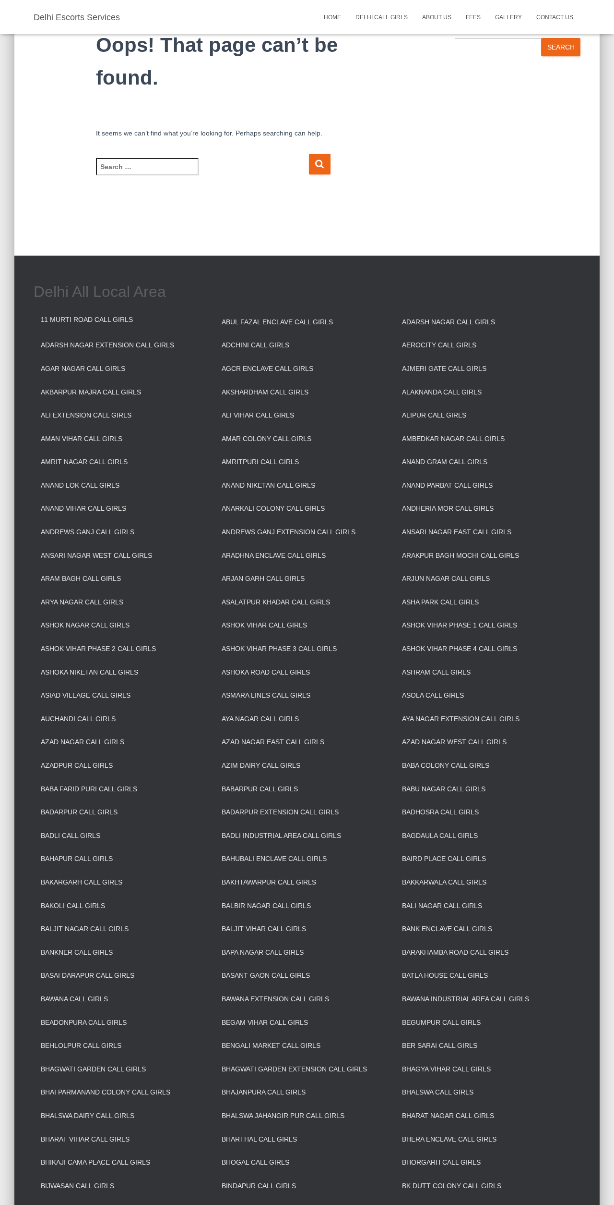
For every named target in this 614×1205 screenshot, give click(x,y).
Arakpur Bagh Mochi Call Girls (460, 555)
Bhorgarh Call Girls (441, 1162)
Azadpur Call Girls (77, 765)
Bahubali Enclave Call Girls (274, 858)
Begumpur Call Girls (441, 1022)
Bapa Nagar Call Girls (263, 952)
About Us (436, 17)
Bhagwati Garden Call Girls (93, 1069)
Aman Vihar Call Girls (81, 439)
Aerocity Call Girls (439, 345)
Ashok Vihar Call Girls (264, 625)
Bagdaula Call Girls (440, 835)
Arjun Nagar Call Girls (446, 578)
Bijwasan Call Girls (77, 1186)
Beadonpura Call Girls (84, 1022)
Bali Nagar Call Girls (442, 906)
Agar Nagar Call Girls (83, 368)
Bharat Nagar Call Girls (448, 1115)
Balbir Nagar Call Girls (266, 906)
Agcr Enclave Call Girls (267, 368)
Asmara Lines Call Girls (266, 695)
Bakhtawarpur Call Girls (269, 882)
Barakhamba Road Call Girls (455, 952)
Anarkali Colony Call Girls (273, 508)
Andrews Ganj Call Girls (87, 532)
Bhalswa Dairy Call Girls (87, 1115)
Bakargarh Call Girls (81, 882)
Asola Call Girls (433, 695)
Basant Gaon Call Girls (266, 975)
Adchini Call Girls (255, 345)
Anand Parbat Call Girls (447, 485)
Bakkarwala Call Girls (444, 882)
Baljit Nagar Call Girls (85, 929)
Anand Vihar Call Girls (83, 508)
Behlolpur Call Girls (81, 1045)
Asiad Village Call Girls (85, 695)
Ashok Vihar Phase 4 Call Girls (459, 648)
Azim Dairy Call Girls (261, 765)
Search (561, 47)
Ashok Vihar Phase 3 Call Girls (279, 648)
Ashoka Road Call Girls (266, 672)
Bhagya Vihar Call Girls (446, 1069)
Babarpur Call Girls (260, 789)
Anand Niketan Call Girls (268, 485)
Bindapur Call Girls (259, 1186)
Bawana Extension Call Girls (275, 999)
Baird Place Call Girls (444, 858)
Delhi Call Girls (381, 17)
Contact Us (554, 17)
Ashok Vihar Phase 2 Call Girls (98, 648)
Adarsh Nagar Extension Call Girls (107, 345)
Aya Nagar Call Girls (260, 719)
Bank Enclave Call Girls (447, 929)
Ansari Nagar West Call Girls (96, 555)
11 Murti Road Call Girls (87, 319)
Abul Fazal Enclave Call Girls (277, 322)
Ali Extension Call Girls (86, 415)
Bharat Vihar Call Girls (85, 1139)
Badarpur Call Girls (79, 812)
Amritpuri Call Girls (260, 462)
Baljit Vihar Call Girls (264, 929)
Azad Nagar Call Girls (82, 742)
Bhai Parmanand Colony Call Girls (105, 1092)
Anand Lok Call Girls (80, 485)
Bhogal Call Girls (255, 1162)
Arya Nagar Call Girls (82, 602)
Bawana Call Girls (74, 999)
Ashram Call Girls (436, 672)
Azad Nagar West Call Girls (454, 742)
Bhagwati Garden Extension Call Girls (294, 1069)
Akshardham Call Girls (265, 392)
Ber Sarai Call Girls (439, 1045)
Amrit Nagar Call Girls (84, 462)
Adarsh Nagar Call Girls (448, 322)
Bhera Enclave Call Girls (449, 1139)
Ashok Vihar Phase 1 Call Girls (459, 625)
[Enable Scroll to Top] (595, 1186)
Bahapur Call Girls (77, 858)
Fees (473, 17)
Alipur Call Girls (434, 415)
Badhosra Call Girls (440, 812)
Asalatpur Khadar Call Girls (276, 602)
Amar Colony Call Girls (266, 439)
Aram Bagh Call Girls (81, 578)
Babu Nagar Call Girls (443, 789)
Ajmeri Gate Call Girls (444, 368)
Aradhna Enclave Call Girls (274, 555)
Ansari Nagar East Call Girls (456, 532)
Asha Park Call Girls (440, 602)
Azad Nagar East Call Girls (273, 742)
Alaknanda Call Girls (442, 392)
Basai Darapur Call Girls (87, 975)
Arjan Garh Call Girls (263, 578)
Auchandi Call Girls (78, 719)
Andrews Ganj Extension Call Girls (288, 532)
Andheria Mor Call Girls (448, 508)
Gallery (508, 17)
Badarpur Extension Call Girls (280, 812)
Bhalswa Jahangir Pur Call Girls (283, 1115)
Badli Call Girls (70, 835)
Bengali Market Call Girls (271, 1045)
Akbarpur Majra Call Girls (91, 392)
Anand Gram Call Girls (444, 462)
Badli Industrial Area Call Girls (281, 835)
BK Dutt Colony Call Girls (451, 1186)
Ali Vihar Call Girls (258, 415)
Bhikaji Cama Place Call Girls (95, 1162)
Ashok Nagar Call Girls (85, 625)
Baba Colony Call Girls (445, 765)
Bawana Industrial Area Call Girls (465, 999)
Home (332, 17)
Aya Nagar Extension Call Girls (461, 719)
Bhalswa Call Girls (437, 1092)
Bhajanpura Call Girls (264, 1092)
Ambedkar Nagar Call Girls (453, 439)
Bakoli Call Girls (73, 906)
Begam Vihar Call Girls (265, 1022)
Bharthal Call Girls (259, 1139)
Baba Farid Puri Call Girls (89, 789)
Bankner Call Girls (77, 952)
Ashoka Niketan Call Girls (89, 672)
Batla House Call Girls (445, 975)
